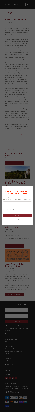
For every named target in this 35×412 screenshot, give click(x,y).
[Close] (31, 188)
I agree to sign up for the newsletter (18, 219)
